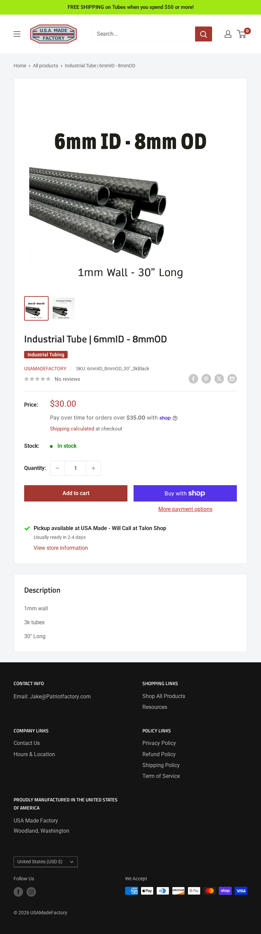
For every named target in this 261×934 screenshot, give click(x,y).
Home (20, 65)
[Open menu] (17, 34)
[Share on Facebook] (193, 378)
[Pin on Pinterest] (206, 378)
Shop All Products (163, 696)
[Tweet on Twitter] (219, 378)
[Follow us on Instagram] (31, 891)
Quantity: (35, 468)
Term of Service (161, 776)
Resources (154, 707)
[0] (242, 34)
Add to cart (76, 493)
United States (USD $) (40, 861)
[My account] (228, 34)
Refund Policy (159, 754)
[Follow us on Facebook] (18, 891)
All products (45, 65)
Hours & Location (34, 754)
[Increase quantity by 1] (93, 468)
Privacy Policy (159, 743)
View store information (61, 548)
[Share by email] (232, 378)
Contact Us (27, 743)
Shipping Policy (161, 765)
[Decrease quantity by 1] (57, 468)
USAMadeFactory (45, 368)
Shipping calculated (72, 429)
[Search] (203, 34)
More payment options (185, 509)
